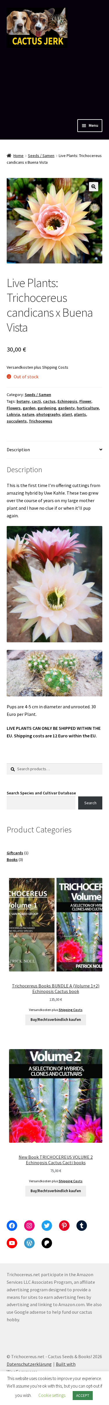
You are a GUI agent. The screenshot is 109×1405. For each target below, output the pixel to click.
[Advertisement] (54, 82)
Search (90, 802)
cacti (36, 401)
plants (80, 414)
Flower (85, 401)
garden (29, 408)
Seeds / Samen (41, 155)
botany (23, 401)
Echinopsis (67, 401)
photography (48, 414)
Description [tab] (18, 449)
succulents (17, 421)
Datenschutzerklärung (29, 1364)
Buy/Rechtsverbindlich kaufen (56, 1019)
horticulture (88, 408)
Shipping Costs (55, 367)
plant (67, 414)
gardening (46, 408)
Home (18, 155)
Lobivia (13, 414)
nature (28, 414)
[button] (93, 186)
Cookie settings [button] (51, 1395)
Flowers (14, 408)
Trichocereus (40, 421)
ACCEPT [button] (82, 1395)
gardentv (66, 408)
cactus (49, 401)
